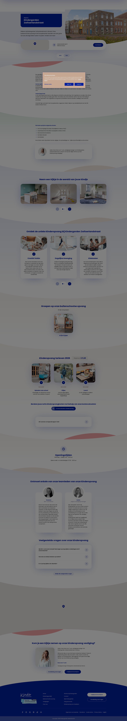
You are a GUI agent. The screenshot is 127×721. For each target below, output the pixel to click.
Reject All (69, 84)
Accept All (79, 84)
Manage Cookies (48, 84)
